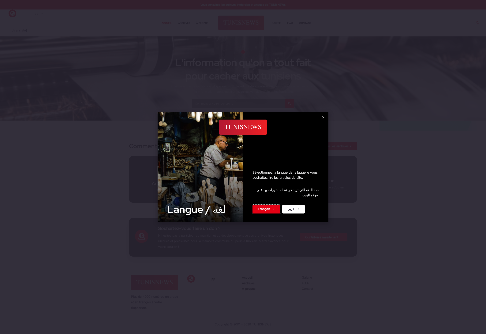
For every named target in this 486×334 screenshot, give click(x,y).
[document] (243, 167)
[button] (323, 117)
